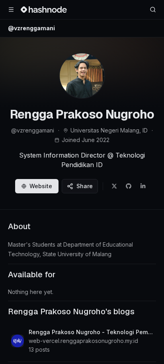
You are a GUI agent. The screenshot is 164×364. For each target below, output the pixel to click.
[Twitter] (114, 186)
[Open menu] (11, 9)
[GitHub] (128, 186)
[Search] (152, 9)
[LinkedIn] (143, 186)
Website (40, 186)
